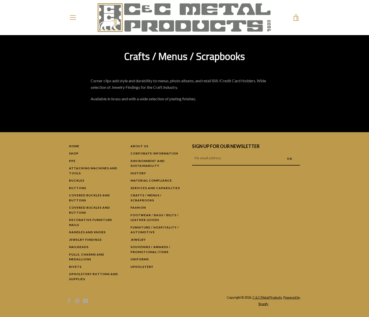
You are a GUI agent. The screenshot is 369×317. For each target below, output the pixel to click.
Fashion (138, 207)
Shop (74, 153)
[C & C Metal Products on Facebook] (69, 300)
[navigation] (73, 17)
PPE (72, 161)
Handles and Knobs (87, 232)
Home (74, 146)
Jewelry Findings (85, 240)
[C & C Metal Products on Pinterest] (77, 300)
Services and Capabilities (155, 188)
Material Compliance (151, 180)
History (138, 173)
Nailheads (79, 247)
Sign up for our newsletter (226, 146)
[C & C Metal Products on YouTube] (85, 300)
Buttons (77, 188)
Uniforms (140, 259)
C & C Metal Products (267, 297)
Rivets (75, 267)
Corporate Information (154, 153)
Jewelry (138, 240)
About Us (139, 146)
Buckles (76, 180)
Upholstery (142, 267)
